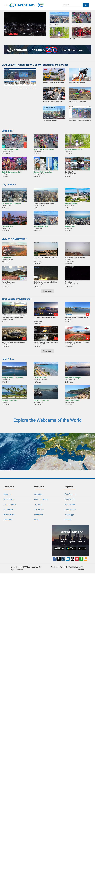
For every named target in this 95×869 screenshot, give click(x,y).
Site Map (37, 504)
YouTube (68, 519)
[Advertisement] (24, 540)
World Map (38, 514)
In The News (9, 509)
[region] (70, 25)
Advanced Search (41, 499)
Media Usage (9, 499)
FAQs (36, 519)
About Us (7, 494)
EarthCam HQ (70, 509)
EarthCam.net (70, 494)
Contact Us (8, 519)
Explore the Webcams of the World (47, 420)
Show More (47, 291)
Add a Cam (38, 494)
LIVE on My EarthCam (13, 239)
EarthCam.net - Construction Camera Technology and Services (35, 65)
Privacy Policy (9, 514)
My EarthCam (70, 504)
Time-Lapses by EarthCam (16, 299)
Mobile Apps (69, 514)
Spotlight (7, 131)
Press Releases (10, 504)
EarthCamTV (70, 499)
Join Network (39, 509)
